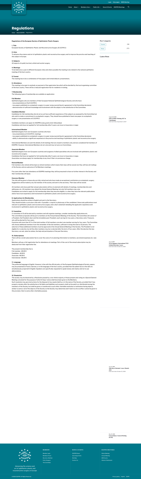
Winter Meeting (106, 453)
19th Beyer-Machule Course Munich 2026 (119, 369)
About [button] (75, 7)
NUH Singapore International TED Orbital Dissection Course (118, 244)
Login (109, 2)
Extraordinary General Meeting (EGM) (117, 436)
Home (70, 7)
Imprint (123, 476)
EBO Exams (105, 458)
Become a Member (48, 458)
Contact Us (75, 460)
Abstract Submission (107, 460)
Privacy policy (116, 476)
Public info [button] (96, 7)
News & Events (107, 7)
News (102, 48)
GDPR (127, 476)
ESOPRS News (76, 453)
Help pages (116, 2)
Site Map (74, 458)
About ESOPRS (20, 32)
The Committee (47, 462)
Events (103, 44)
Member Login (46, 453)
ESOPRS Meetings (119, 7)
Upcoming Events (76, 455)
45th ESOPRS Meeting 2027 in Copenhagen (117, 119)
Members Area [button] (85, 7)
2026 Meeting (125, 2)
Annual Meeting (106, 455)
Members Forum (47, 455)
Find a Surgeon (47, 460)
